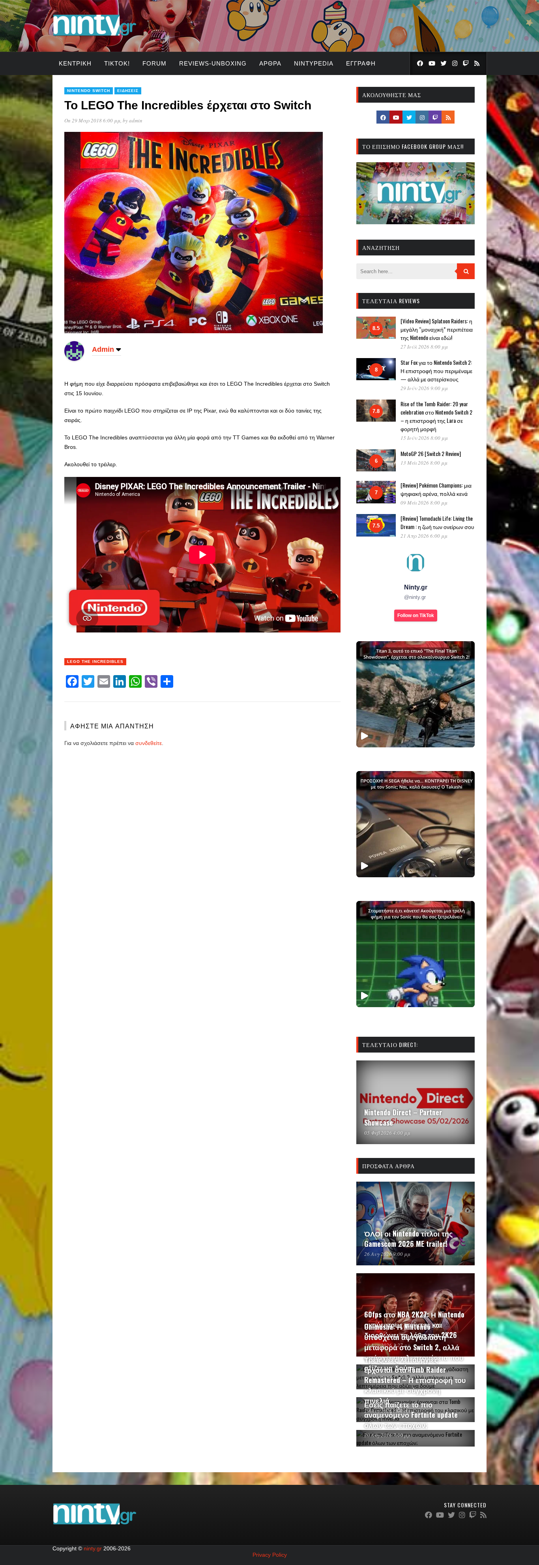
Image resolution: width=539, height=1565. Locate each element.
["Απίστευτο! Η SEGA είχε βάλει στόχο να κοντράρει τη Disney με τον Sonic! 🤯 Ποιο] (415, 824)
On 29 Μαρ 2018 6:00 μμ (92, 120)
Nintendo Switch (88, 90)
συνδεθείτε (148, 743)
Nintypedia (313, 63)
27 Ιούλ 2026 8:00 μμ (424, 346)
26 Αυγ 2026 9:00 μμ (387, 1253)
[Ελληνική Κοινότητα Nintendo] (94, 37)
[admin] (74, 359)
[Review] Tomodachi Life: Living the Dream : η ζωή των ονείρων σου (437, 522)
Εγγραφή (361, 63)
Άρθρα (270, 63)
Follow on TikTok (415, 615)
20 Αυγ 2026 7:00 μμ (387, 1435)
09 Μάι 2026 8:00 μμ (424, 502)
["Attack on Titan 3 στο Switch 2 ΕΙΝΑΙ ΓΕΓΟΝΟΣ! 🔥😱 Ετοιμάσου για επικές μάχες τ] (415, 694)
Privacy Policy (270, 1555)
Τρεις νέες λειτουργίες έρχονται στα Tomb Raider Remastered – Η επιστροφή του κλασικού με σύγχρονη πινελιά (415, 1379)
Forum (154, 63)
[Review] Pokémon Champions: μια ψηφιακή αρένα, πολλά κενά (436, 489)
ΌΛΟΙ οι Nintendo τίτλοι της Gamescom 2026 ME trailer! (408, 1238)
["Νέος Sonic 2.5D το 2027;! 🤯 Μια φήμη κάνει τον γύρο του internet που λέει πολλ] (415, 954)
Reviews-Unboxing (213, 63)
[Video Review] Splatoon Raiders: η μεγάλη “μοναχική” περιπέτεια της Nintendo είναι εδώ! (437, 329)
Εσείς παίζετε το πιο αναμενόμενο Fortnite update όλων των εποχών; (411, 1414)
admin (135, 120)
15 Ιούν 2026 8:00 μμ (424, 437)
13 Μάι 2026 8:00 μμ (424, 462)
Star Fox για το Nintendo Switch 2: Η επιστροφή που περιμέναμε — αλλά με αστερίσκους (436, 370)
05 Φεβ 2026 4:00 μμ (387, 1132)
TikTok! (117, 63)
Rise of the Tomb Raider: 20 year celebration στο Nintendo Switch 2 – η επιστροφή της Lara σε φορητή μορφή (436, 416)
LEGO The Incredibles (95, 661)
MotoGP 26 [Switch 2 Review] (431, 453)
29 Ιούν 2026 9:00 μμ (424, 388)
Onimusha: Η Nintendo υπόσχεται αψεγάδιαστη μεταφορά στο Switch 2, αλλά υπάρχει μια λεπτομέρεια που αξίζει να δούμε (413, 1347)
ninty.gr (93, 1548)
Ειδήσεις (127, 90)
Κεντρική (75, 63)
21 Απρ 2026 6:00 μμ (424, 535)
